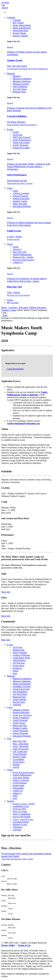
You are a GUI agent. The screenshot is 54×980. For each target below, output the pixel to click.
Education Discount (22, 206)
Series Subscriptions (22, 25)
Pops (15, 673)
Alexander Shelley (21, 777)
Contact (6, 864)
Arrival (16, 767)
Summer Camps (20, 201)
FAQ (15, 798)
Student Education (21, 198)
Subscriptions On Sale (20, 181)
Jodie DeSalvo (19, 660)
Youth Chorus (19, 723)
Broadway (17, 668)
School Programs (20, 196)
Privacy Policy (8, 945)
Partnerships (18, 788)
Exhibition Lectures (22, 686)
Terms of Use (24, 945)
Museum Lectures (21, 84)
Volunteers (17, 827)
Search (10, 300)
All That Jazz (19, 663)
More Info (5, 592)
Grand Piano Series (21, 658)
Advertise (17, 829)
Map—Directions (21, 743)
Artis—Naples (18, 293)
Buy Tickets (18, 22)
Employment (18, 785)
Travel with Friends (21, 816)
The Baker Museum (22, 123)
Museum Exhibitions (22, 78)
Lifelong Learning (21, 193)
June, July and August (27, 67)
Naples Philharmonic (22, 254)
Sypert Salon (18, 665)
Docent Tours (19, 702)
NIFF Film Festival (21, 137)
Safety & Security (21, 749)
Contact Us (18, 262)
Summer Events (14, 60)
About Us (17, 249)
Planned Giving (20, 824)
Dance (16, 671)
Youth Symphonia (21, 717)
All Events (17, 134)
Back (5, 315)
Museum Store (19, 91)
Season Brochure (20, 30)
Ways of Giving (20, 811)
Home (4, 307)
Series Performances (22, 140)
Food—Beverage (20, 746)
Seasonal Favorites (21, 147)
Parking (16, 764)
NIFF (15, 796)
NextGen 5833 (19, 809)
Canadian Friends (21, 822)
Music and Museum (22, 28)
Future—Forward (21, 780)
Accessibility (18, 759)
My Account (12, 302)
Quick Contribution (21, 814)
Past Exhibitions (20, 86)
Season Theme (19, 33)
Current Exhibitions (17, 116)
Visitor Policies (19, 699)
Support (10, 47)
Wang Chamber (20, 652)
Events (10, 129)
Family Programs (20, 145)
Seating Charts (19, 757)
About (10, 244)
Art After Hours (20, 89)
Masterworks (18, 650)
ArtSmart (17, 704)
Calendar (11, 17)
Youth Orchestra (20, 720)
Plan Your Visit (19, 252)
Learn (9, 188)
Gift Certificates (20, 751)
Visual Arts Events (21, 142)
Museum (11, 73)
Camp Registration (15, 369)
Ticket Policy (19, 762)
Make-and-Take (20, 203)
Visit (9, 738)
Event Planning (20, 754)
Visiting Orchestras (21, 655)
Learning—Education (18, 307)
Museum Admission (22, 81)
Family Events (14, 231)
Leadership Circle (21, 806)
